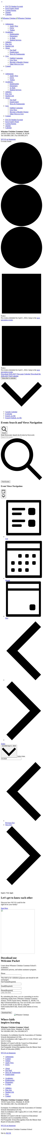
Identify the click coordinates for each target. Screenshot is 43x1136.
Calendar (8, 14)
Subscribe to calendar (9, 378)
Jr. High (12, 38)
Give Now (13, 60)
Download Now (6, 1012)
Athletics (8, 42)
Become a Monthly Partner (19, 62)
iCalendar (8, 414)
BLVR (8, 1133)
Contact (8, 66)
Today (3, 744)
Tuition (12, 30)
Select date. (21, 756)
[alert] (21, 295)
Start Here (4, 908)
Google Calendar (11, 412)
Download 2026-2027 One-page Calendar (15, 374)
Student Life (9, 46)
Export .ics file (10, 416)
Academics (9, 32)
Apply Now (14, 26)
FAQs (12, 28)
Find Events (5, 482)
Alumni (8, 12)
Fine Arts (8, 44)
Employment (14, 52)
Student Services (15, 40)
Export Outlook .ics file (13, 418)
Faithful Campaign (16, 58)
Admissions (9, 24)
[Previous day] (23, 680)
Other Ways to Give (17, 64)
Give (7, 56)
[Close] (2, 2)
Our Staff (13, 50)
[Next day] (23, 740)
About (7, 48)
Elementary (14, 36)
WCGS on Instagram (8, 139)
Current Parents (10, 10)
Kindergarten (14, 34)
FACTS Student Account (14, 6)
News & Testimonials (17, 54)
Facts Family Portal (12, 8)
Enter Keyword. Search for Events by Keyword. (18, 435)
